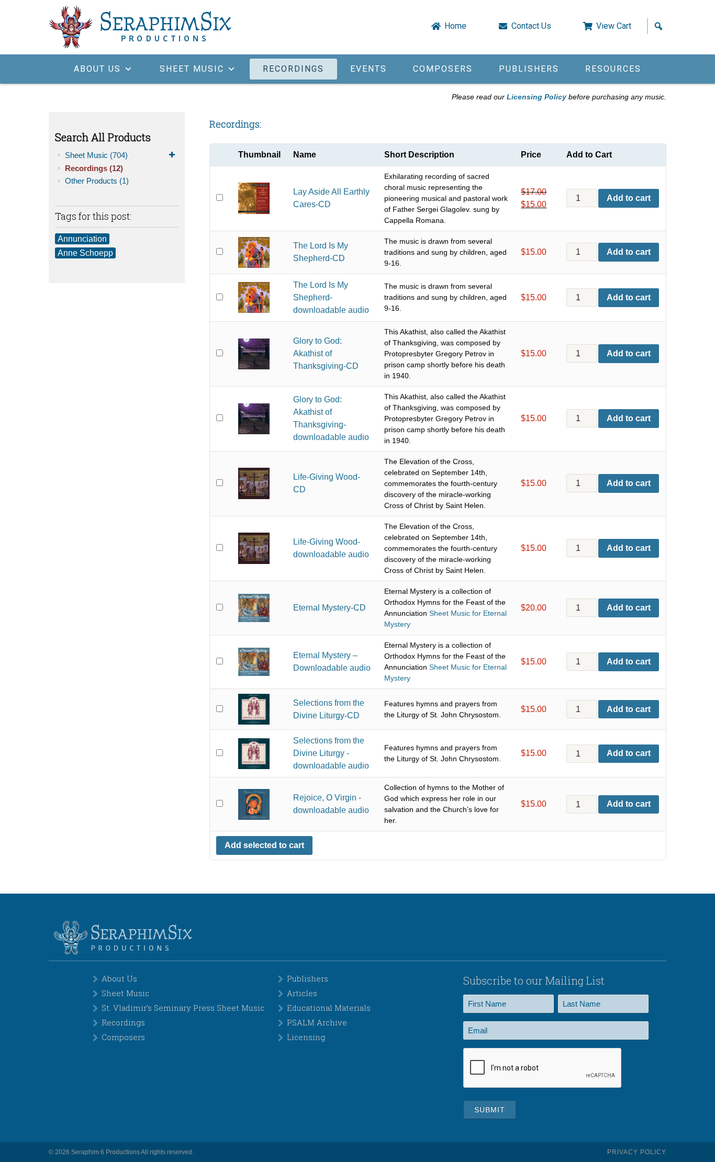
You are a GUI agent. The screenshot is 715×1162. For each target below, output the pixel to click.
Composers (443, 69)
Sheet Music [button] (192, 69)
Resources (613, 69)
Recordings (293, 69)
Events (368, 69)
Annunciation (82, 238)
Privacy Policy (636, 1152)
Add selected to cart (264, 845)
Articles (302, 993)
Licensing (306, 1037)
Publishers (529, 69)
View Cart (613, 26)
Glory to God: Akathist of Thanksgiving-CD (326, 353)
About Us (119, 978)
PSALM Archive (317, 1022)
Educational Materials (329, 1007)
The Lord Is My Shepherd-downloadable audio (331, 297)
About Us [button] (97, 69)
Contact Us (531, 26)
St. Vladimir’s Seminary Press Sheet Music (183, 1007)
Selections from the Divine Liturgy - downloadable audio (331, 753)
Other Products (97, 180)
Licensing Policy (536, 97)
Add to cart (629, 198)
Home (455, 26)
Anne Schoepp (85, 253)
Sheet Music (96, 155)
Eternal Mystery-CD (329, 607)
